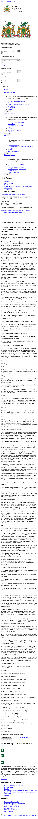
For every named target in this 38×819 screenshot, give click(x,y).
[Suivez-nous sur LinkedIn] (2, 756)
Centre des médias (9, 808)
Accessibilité (7, 793)
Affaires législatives (9, 183)
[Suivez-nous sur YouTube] (2, 763)
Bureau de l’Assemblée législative (13, 785)
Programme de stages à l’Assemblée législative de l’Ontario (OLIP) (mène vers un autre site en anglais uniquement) (20, 791)
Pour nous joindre (9, 787)
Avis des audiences (9, 811)
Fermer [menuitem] (7, 111)
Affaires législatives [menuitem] (9, 113)
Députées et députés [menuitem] (9, 92)
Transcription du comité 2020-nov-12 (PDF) (13, 194)
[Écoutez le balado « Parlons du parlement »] (1, 759)
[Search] (2, 53)
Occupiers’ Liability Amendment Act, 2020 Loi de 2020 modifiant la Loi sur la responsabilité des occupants (16, 211)
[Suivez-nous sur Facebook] (2, 751)
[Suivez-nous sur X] (2, 753)
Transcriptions (8, 189)
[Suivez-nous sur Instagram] (2, 748)
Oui (22, 737)
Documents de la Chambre (11, 802)
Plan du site (4, 779)
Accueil (6, 181)
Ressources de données (10, 809)
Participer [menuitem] (7, 135)
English (6, 65)
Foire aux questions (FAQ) (11, 806)
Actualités (7, 795)
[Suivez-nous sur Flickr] (2, 760)
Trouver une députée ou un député (13, 805)
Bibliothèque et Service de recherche (14, 803)
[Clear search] (19, 51)
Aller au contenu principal (8, 1)
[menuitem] (17, 101)
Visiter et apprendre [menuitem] (9, 155)
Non (27, 737)
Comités (6, 185)
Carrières (6, 789)
